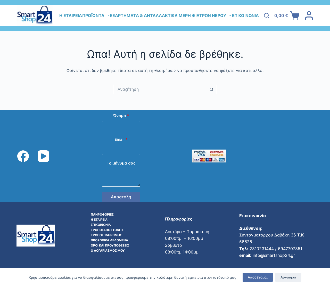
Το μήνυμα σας (121, 163)
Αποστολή (121, 196)
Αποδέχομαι (258, 277)
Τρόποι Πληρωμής (106, 235)
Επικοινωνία (245, 15)
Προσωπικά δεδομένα (109, 240)
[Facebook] (23, 156)
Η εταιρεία (70, 15)
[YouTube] (43, 156)
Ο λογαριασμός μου (108, 250)
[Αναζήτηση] (266, 15)
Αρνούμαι (288, 277)
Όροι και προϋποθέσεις (110, 245)
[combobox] (160, 89)
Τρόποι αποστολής (107, 230)
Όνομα (121, 115)
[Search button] (211, 89)
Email (121, 139)
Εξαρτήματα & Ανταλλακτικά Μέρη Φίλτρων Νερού (168, 15)
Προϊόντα (93, 15)
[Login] (309, 15)
